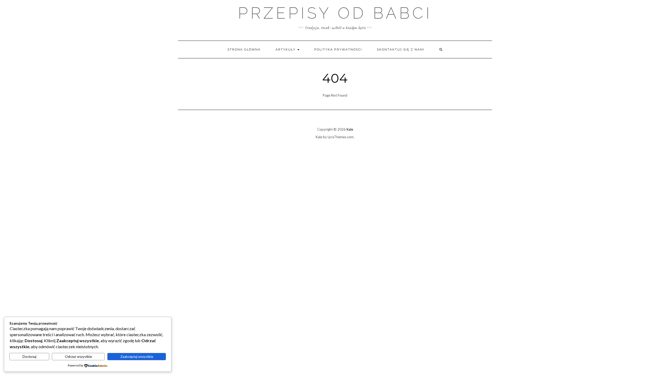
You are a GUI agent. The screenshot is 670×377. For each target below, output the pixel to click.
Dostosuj (29, 356)
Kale (350, 129)
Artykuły (286, 49)
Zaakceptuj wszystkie (136, 356)
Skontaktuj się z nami (401, 49)
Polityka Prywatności (338, 49)
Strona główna (244, 49)
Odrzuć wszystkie (78, 356)
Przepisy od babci (335, 13)
